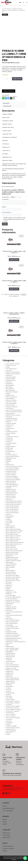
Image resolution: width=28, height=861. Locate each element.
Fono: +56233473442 (8, 810)
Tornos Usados (6, 835)
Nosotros (5, 819)
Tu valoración (5, 199)
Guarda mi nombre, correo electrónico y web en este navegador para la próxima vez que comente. (14, 219)
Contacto (5, 806)
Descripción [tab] (6, 103)
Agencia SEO (13, 858)
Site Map (5, 850)
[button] (25, 858)
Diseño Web (19, 858)
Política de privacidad (8, 846)
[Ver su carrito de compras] (20, 2)
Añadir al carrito (17, 78)
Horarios (5, 824)
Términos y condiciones (8, 848)
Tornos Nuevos (6, 832)
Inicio (3, 8)
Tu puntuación (6, 197)
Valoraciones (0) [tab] (7, 106)
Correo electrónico (7, 212)
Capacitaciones (6, 837)
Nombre (4, 207)
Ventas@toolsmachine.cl (9, 808)
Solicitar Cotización (8, 91)
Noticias (5, 821)
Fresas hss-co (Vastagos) (11, 8)
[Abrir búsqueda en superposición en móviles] (23, 2)
